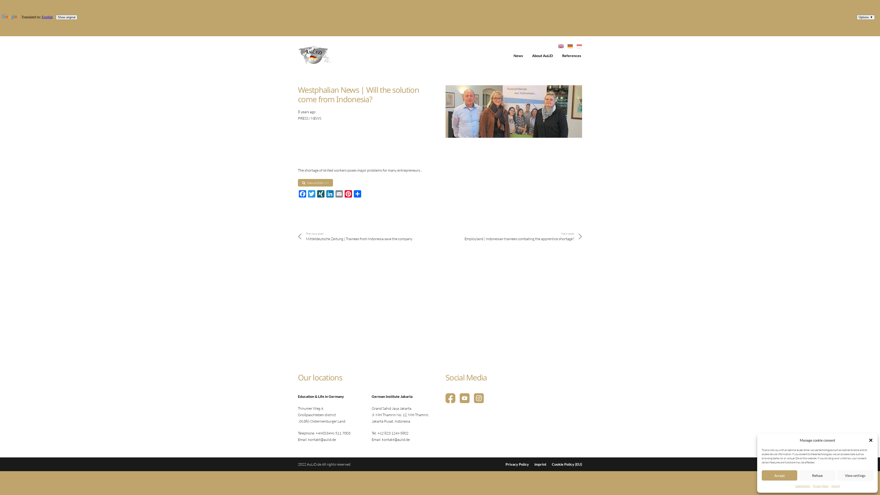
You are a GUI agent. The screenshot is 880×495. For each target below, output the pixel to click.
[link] (315, 55)
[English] (561, 45)
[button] (871, 440)
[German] (570, 45)
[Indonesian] (579, 45)
